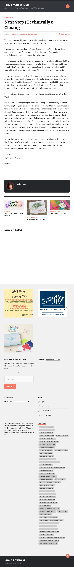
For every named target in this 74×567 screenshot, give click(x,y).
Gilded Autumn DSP (46, 464)
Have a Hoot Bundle (46, 470)
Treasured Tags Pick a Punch (49, 540)
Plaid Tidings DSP (45, 514)
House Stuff (9, 17)
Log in (43, 402)
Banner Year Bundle (46, 432)
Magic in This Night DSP (47, 496)
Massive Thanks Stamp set (48, 502)
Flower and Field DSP (47, 456)
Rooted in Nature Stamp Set (49, 523)
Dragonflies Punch (61, 450)
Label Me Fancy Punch (47, 485)
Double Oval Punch (46, 450)
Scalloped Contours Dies (48, 526)
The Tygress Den (16, 4)
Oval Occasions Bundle (47, 511)
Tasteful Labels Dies (46, 534)
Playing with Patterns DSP (48, 517)
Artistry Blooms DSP (47, 427)
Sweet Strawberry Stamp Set (49, 531)
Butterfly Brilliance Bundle (49, 441)
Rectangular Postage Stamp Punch (51, 520)
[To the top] (68, 556)
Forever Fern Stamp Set (47, 459)
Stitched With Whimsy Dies (49, 529)
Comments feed (46, 411)
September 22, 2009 (30, 34)
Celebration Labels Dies (48, 444)
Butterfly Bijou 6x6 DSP (47, 438)
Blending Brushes (62, 435)
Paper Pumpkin (63, 511)
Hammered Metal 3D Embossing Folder (52, 467)
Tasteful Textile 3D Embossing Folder (52, 537)
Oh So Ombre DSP (45, 505)
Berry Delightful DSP (47, 435)
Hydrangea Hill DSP (46, 479)
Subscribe (10, 386)
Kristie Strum (16, 34)
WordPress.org (46, 415)
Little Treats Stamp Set (47, 494)
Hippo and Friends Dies (47, 473)
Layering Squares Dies (47, 491)
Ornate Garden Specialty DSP (49, 508)
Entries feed (45, 406)
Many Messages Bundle (47, 499)
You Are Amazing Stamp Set (49, 543)
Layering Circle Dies (46, 488)
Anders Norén (16, 563)
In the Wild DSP (60, 479)
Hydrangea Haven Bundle (48, 476)
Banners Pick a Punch (47, 430)
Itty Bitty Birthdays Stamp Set (50, 482)
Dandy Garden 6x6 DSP (47, 447)
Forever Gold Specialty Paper (49, 462)
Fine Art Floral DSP (46, 453)
